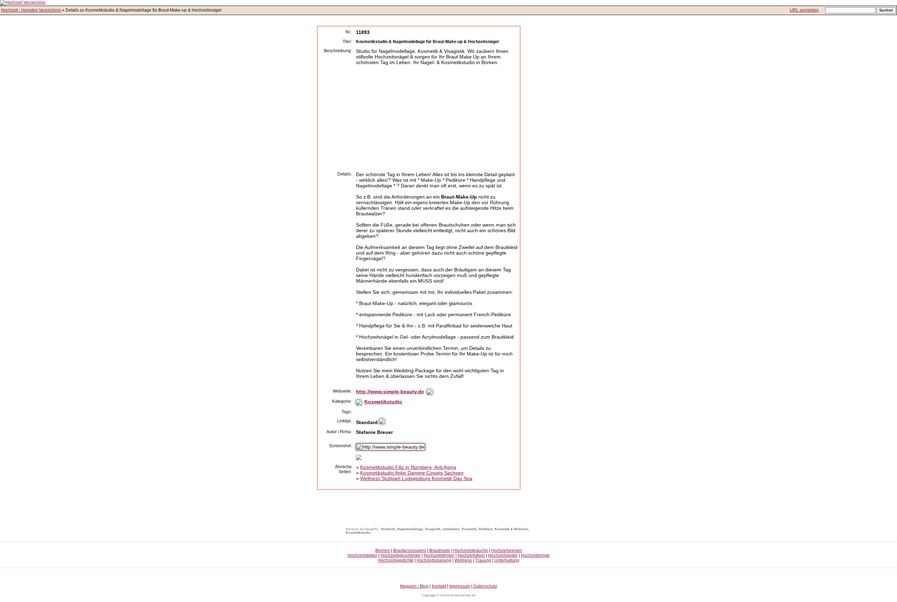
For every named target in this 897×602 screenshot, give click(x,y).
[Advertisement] (415, 118)
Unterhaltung (506, 560)
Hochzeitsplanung (434, 560)
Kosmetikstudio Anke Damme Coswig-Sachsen (412, 473)
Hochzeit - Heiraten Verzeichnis (31, 10)
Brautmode (439, 550)
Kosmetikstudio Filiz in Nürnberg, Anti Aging (408, 467)
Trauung (483, 560)
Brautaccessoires (409, 550)
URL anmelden (804, 10)
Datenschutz (485, 586)
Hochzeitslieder (503, 555)
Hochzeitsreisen (506, 550)
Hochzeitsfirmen (439, 555)
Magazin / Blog (414, 586)
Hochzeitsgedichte (395, 560)
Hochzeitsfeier (471, 555)
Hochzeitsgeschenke (400, 555)
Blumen (382, 550)
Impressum (459, 586)
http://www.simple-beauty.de (390, 391)
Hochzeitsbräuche (470, 550)
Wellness (463, 560)
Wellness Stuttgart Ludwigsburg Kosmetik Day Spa (416, 478)
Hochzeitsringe (535, 555)
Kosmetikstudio (383, 401)
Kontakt (439, 586)
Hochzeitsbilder (362, 555)
